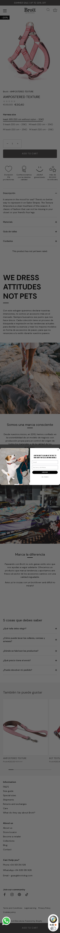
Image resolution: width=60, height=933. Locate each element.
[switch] (53, 928)
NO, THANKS (45, 477)
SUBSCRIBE (45, 472)
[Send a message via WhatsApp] (6, 921)
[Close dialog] (58, 450)
